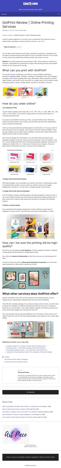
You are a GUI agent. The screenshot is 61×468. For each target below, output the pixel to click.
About (53, 457)
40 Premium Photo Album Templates (16, 359)
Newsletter (35, 457)
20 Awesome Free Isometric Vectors (16, 362)
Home (4, 35)
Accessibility (20, 457)
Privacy (8, 457)
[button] (59, 14)
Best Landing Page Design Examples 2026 (15, 409)
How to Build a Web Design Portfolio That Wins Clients (19, 417)
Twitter (41, 457)
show (18, 47)
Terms (14, 457)
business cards (15, 76)
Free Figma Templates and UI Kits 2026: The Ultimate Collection (23, 412)
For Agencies (30, 392)
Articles (10, 35)
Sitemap (28, 457)
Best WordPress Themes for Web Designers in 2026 (19, 414)
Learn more (40, 41)
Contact (47, 457)
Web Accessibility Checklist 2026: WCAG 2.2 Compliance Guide (22, 406)
